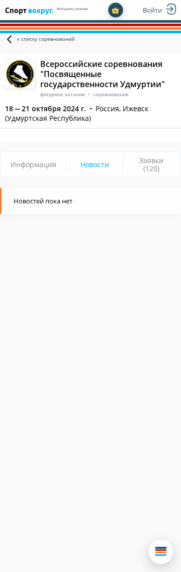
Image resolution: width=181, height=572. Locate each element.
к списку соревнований (45, 38)
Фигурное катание (72, 9)
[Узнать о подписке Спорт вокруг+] (115, 10)
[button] (161, 552)
